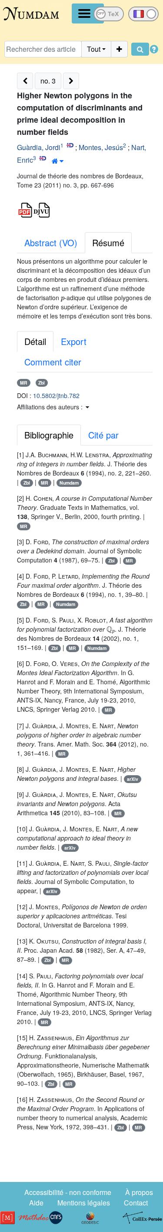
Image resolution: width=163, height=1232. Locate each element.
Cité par (103, 435)
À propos (139, 1192)
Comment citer (52, 361)
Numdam (69, 482)
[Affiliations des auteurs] (57, 161)
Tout (93, 49)
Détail (35, 341)
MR (23, 382)
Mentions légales (83, 1203)
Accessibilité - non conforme (67, 1192)
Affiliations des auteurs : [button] (50, 406)
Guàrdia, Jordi (38, 147)
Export (73, 341)
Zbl (41, 382)
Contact (136, 1203)
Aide (36, 1203)
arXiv (132, 779)
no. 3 (48, 81)
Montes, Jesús (101, 147)
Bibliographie (48, 435)
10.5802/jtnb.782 (56, 395)
